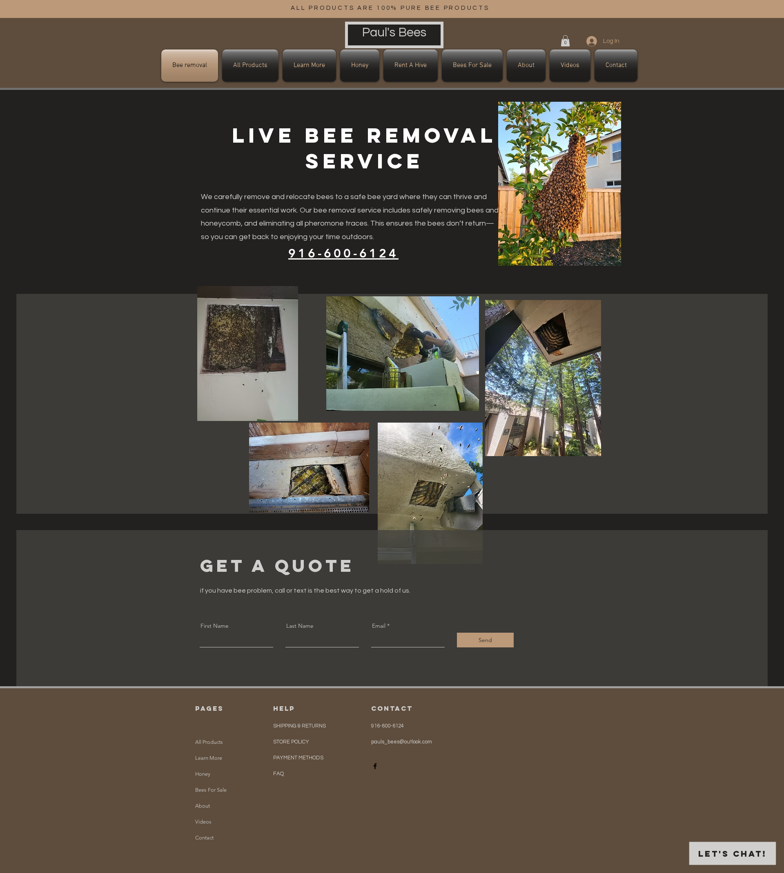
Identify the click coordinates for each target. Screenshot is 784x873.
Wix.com (446, 841)
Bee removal (209, 726)
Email (378, 626)
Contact (204, 838)
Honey (202, 774)
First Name (214, 626)
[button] (565, 40)
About (202, 806)
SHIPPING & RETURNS (299, 726)
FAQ (278, 774)
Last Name (300, 626)
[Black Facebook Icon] (375, 766)
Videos (203, 822)
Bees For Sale (211, 790)
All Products (209, 742)
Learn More (208, 758)
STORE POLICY (291, 742)
